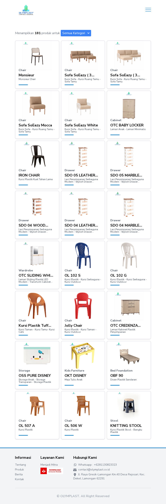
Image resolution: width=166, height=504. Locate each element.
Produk (19, 469)
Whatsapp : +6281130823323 (97, 465)
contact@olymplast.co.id (93, 469)
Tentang (20, 465)
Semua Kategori (73, 33)
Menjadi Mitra (49, 465)
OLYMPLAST (69, 496)
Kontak (19, 479)
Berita (19, 474)
